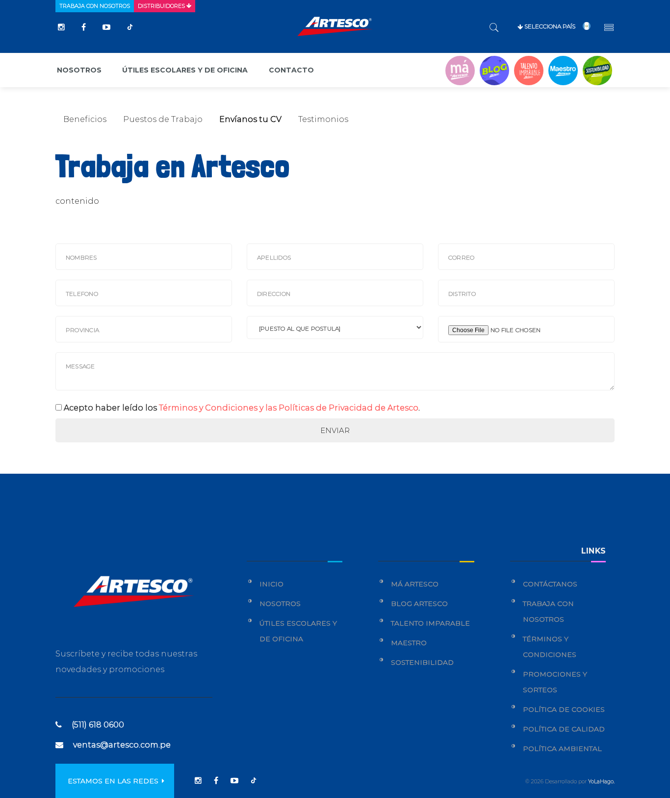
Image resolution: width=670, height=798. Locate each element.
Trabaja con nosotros (94, 5)
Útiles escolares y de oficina (185, 70)
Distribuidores (162, 5)
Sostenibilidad (422, 662)
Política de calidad (564, 729)
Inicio (271, 584)
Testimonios (323, 119)
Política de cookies (564, 709)
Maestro (409, 642)
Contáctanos (550, 584)
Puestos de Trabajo (163, 119)
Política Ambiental (562, 748)
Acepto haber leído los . (242, 407)
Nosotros (79, 70)
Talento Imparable (430, 623)
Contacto (291, 70)
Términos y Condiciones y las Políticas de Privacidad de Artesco (288, 407)
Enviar (335, 430)
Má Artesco (414, 584)
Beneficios (84, 119)
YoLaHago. (601, 781)
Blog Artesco (419, 603)
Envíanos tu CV (250, 119)
